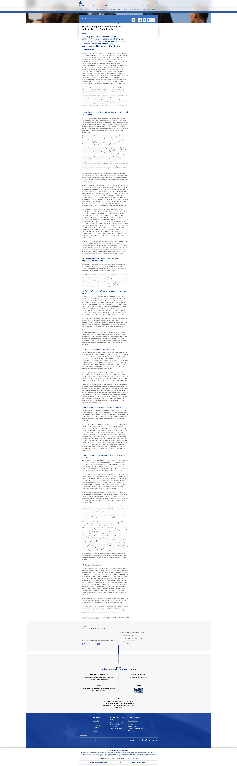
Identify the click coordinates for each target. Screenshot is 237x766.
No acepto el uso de (138, 762)
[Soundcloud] (153, 740)
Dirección (95, 731)
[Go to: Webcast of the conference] (138, 690)
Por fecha (103, 12)
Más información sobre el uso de (128, 758)
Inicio (80, 12)
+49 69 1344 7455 (130, 641)
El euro (119, 9)
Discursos (97, 12)
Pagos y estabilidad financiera (102, 9)
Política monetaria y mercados (86, 9)
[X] (139, 740)
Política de (133, 726)
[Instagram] (146, 740)
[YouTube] (149, 740)
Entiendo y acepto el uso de (98, 762)
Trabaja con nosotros (98, 723)
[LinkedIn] (142, 740)
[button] (153, 3)
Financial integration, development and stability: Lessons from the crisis (100, 678)
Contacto (95, 729)
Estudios (125, 9)
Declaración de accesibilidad (135, 728)
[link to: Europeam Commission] (138, 678)
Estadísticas (113, 9)
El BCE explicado (97, 725)
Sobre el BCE (141, 5)
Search (151, 3)
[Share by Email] (153, 20)
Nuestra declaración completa (108, 758)
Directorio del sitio (83, 735)
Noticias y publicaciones (135, 9)
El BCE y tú (149, 5)
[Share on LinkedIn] (149, 20)
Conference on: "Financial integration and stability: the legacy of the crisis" (99, 689)
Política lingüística (132, 730)
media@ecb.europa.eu (131, 644)
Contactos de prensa (90, 644)
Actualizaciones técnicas (116, 726)
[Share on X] (140, 20)
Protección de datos (133, 721)
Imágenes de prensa (98, 727)
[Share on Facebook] (144, 20)
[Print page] (133, 20)
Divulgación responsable (116, 728)
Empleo (155, 5)
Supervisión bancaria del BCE (149, 9)
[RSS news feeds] (156, 740)
